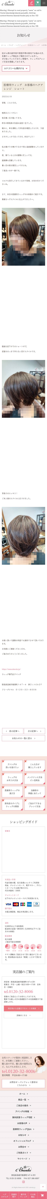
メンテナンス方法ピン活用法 (34, 779)
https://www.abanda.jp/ (11, 669)
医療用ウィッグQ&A (22, 1128)
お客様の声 (22, 1123)
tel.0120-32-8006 (18, 992)
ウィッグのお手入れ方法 (12, 779)
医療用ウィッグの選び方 (12, 792)
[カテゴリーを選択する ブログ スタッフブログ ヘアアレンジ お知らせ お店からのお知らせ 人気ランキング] (16, 67)
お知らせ (22, 1134)
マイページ (22, 1158)
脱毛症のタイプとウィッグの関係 (12, 805)
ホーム (22, 1093)
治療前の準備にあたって (34, 792)
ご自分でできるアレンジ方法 (34, 805)
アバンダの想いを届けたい (12, 766)
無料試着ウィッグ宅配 (22, 1117)
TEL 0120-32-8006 (13, 1178)
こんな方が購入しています (34, 766)
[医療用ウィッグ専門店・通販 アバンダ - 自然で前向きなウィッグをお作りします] (8, 3)
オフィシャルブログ (22, 1140)
